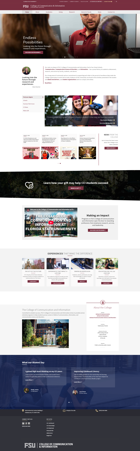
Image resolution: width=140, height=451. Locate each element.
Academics (49, 12)
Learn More (29, 380)
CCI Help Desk (50, 428)
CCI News (25, 107)
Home (27, 12)
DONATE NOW (107, 1)
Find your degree (27, 97)
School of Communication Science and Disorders (102, 317)
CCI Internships (51, 425)
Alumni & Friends (86, 12)
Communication (50, 69)
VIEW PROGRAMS (57, 283)
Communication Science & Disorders (66, 69)
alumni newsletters (53, 79)
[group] (31, 147)
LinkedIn (23, 423)
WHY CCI (82, 281)
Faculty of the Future (28, 104)
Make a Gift (26, 110)
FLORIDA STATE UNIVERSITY (29, 1)
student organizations (69, 79)
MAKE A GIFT (75, 188)
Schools (25, 100)
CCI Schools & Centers (96, 1)
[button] (116, 1)
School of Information (103, 316)
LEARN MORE (33, 281)
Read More (48, 83)
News (99, 12)
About (37, 12)
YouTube (29, 423)
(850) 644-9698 (103, 410)
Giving (60, 12)
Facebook (26, 423)
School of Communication (103, 314)
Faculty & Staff (84, 1)
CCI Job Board (50, 423)
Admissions (50, 433)
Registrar (49, 435)
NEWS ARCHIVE (111, 148)
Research (72, 12)
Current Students (74, 1)
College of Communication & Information (48, 6)
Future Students (64, 1)
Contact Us (111, 12)
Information (84, 69)
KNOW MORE (106, 283)
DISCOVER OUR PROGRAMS (32, 52)
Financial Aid (50, 430)
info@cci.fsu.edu (70, 410)
